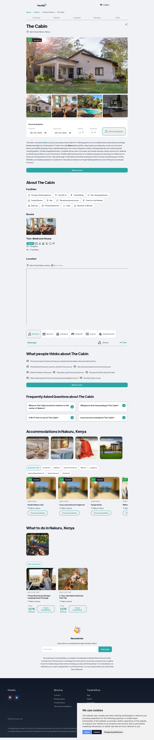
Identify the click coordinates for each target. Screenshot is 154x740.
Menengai (31, 342)
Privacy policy (59, 699)
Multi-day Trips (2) (34, 564)
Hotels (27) (46, 468)
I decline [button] (96, 732)
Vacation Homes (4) (70, 468)
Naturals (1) (35, 334)
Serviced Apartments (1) (36, 473)
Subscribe (105, 649)
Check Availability (115, 131)
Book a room (77, 170)
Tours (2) (93, 334)
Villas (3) (83, 468)
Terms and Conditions (62, 706)
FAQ (118, 17)
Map (88, 695)
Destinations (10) (108, 334)
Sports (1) (49, 334)
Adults (80, 128)
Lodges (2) (93, 468)
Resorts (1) (66, 473)
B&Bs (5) (57, 468)
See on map (58, 265)
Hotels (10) (79, 334)
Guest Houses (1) (53, 473)
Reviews (97, 17)
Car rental (91, 702)
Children (93, 128)
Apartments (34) (33, 468)
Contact (57, 695)
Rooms (57, 17)
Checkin (31, 128)
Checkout (57, 128)
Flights (89, 699)
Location (77, 17)
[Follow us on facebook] (16, 697)
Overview (36, 17)
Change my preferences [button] (113, 732)
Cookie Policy (59, 702)
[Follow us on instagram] (10, 697)
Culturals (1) (64, 334)
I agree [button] (86, 732)
